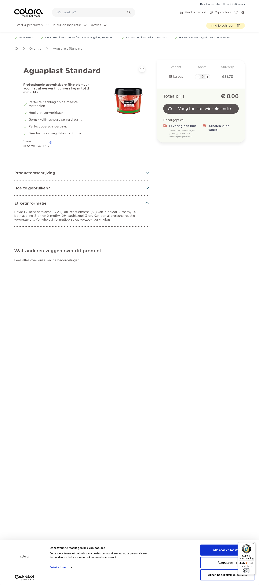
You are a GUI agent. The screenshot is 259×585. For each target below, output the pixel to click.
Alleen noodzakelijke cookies (227, 574)
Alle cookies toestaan (227, 550)
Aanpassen (225, 562)
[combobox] (93, 12)
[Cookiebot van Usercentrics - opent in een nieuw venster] (24, 577)
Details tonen (58, 567)
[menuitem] (33, 27)
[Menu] (253, 544)
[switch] (246, 570)
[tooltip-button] (50, 142)
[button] (82, 172)
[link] (210, 4)
